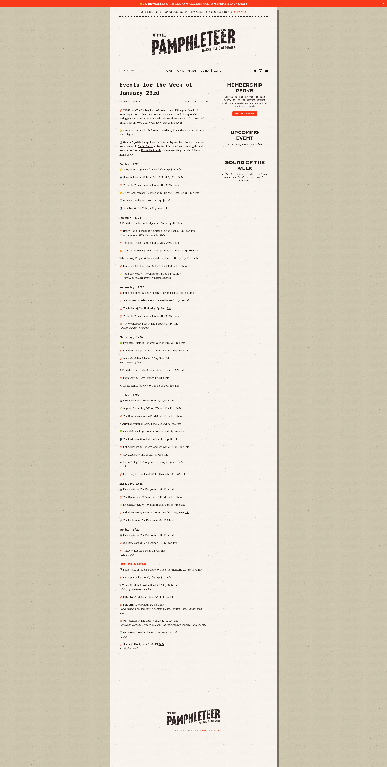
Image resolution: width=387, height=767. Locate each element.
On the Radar (145, 146)
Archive (192, 70)
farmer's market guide (164, 130)
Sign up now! (238, 11)
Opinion (205, 70)
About (169, 70)
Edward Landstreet (133, 102)
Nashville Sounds (151, 150)
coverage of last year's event (165, 122)
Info (178, 169)
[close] (383, 3)
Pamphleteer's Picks (154, 142)
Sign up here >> (208, 731)
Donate (180, 70)
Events (217, 70)
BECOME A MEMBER (245, 113)
